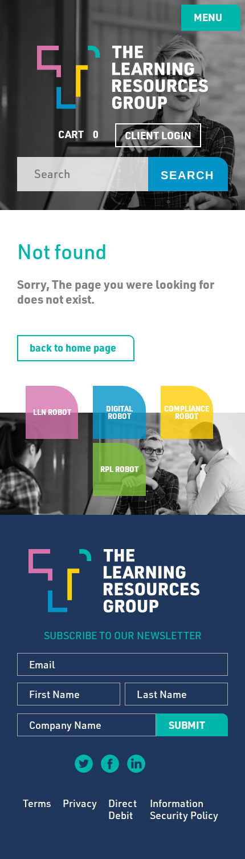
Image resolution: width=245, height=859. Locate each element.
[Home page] (122, 77)
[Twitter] (83, 763)
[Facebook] (109, 763)
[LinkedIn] (135, 763)
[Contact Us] (161, 771)
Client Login (158, 135)
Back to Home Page (73, 347)
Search (187, 175)
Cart (77, 134)
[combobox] (82, 174)
